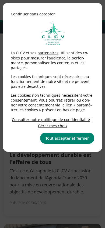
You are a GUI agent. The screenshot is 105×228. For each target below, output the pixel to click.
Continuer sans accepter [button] (33, 13)
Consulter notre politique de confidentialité (51, 119)
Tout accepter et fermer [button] (67, 138)
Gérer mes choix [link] (52, 125)
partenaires (47, 52)
